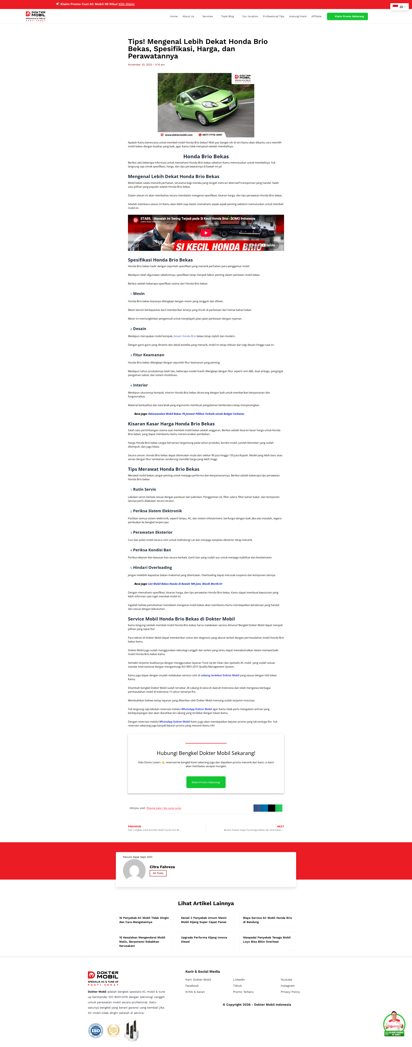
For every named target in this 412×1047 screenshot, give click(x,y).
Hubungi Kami (298, 16)
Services (207, 16)
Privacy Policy (290, 991)
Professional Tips (273, 16)
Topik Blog (227, 16)
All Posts (158, 873)
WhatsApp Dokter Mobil (196, 709)
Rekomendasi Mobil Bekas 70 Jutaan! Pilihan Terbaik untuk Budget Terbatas (196, 414)
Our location (250, 16)
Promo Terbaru (243, 991)
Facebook (192, 985)
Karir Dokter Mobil (198, 979)
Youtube (286, 979)
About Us (188, 16)
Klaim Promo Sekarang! (206, 782)
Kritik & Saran (195, 991)
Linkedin (239, 979)
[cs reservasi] (394, 1024)
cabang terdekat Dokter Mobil (220, 675)
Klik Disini (98, 4)
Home (174, 16)
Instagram (288, 985)
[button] (257, 808)
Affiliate (316, 16)
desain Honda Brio (184, 336)
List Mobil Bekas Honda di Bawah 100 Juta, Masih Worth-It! (185, 584)
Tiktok (237, 985)
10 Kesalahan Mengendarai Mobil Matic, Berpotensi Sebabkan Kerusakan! (142, 941)
